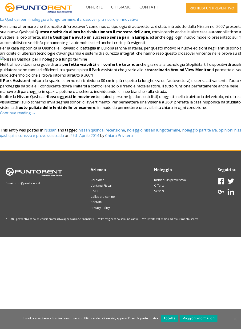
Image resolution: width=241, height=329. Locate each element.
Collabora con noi (103, 196)
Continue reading (18, 112)
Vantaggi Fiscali (101, 185)
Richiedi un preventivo (170, 180)
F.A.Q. (94, 191)
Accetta (169, 318)
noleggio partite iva (199, 130)
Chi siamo (121, 7)
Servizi (159, 191)
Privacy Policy (100, 208)
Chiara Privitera (119, 135)
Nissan (50, 130)
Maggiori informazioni (198, 318)
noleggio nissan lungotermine (153, 130)
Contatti (150, 7)
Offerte (94, 7)
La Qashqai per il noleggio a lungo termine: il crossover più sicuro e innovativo (69, 19)
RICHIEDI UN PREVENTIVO (211, 8)
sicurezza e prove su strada (40, 135)
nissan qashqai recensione (101, 130)
